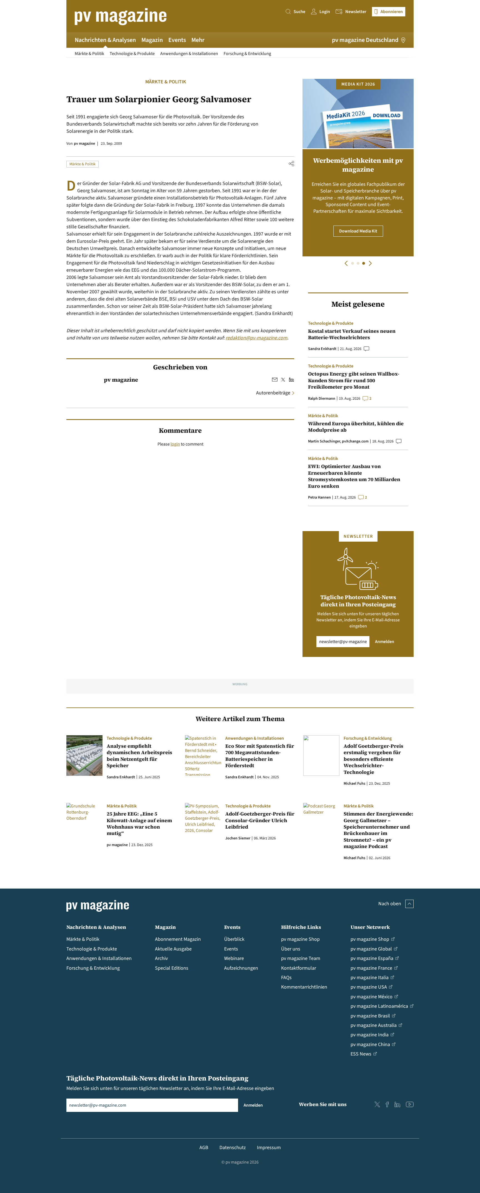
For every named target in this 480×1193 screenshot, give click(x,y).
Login (324, 12)
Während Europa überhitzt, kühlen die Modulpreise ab (356, 426)
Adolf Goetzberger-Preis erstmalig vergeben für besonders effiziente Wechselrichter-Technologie (373, 759)
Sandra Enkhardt (322, 349)
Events (177, 40)
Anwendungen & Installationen (189, 53)
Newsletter (355, 12)
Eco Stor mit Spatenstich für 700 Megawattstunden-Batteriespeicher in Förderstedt (259, 756)
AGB (203, 1147)
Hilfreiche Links (301, 927)
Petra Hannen (319, 497)
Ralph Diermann (321, 398)
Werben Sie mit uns (323, 1104)
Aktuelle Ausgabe (173, 949)
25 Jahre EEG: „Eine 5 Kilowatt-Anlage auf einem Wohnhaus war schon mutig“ (139, 824)
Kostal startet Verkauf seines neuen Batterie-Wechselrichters (352, 334)
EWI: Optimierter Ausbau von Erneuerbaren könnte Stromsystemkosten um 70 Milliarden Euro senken (354, 476)
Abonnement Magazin (178, 939)
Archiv (161, 958)
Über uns (290, 949)
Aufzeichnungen (241, 968)
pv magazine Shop (300, 939)
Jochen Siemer (237, 838)
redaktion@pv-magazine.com (256, 337)
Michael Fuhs (354, 783)
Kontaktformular (298, 968)
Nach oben (389, 903)
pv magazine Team (300, 958)
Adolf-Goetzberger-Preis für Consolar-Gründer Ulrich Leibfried (259, 820)
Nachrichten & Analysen (105, 40)
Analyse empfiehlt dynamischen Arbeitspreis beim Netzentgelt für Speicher (139, 756)
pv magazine (84, 143)
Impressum (269, 1147)
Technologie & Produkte (132, 53)
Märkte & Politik (89, 53)
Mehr (197, 40)
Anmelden (384, 642)
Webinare (234, 958)
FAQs (286, 977)
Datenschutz (232, 1147)
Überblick (234, 939)
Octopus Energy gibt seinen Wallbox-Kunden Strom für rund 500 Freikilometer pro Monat (353, 380)
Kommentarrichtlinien (304, 987)
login (175, 444)
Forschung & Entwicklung (247, 53)
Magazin (152, 40)
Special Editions (171, 968)
